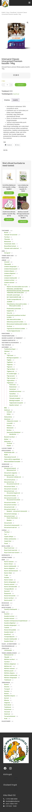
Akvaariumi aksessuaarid (11, 525)
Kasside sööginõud (9, 623)
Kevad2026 (5, 603)
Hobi (3, 251)
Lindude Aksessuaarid (10, 269)
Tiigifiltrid (9, 362)
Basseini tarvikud (9, 437)
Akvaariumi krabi (9, 507)
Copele (4, 530)
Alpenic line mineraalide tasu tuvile (17, 286)
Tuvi (5, 284)
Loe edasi (9, 193)
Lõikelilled (5, 648)
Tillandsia (7, 239)
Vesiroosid (12, 384)
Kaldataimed (6, 721)
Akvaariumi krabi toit (10, 527)
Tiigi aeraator (11, 376)
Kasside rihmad (8, 641)
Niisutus (6, 700)
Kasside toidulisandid (10, 639)
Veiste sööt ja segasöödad (12, 459)
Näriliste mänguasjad (10, 677)
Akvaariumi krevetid (10, 498)
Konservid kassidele (10, 630)
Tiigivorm (9, 367)
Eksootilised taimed (10, 246)
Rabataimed (6, 333)
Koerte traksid (8, 580)
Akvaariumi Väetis (9, 486)
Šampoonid (7, 593)
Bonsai (6, 232)
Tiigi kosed (10, 355)
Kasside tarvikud (9, 616)
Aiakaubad (7, 441)
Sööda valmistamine (10, 539)
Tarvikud (6, 237)
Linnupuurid (7, 275)
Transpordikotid (9, 589)
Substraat (7, 714)
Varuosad (7, 712)
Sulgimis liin (10, 311)
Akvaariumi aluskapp (10, 514)
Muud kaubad (6, 607)
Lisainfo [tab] (15, 100)
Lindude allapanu (9, 271)
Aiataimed (7, 419)
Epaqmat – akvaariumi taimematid (17, 511)
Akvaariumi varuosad (10, 489)
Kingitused (5, 258)
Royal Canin (6, 546)
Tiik (5, 353)
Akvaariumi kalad (9, 516)
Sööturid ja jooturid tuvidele (15, 322)
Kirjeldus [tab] (7, 100)
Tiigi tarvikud (6, 345)
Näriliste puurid (8, 671)
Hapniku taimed (14, 405)
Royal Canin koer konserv (12, 552)
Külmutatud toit (11, 470)
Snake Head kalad (12, 518)
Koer (3, 559)
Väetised (6, 351)
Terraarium (6, 682)
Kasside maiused (9, 618)
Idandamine (12, 434)
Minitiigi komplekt (14, 400)
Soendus (6, 691)
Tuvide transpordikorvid (14, 299)
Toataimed (5, 230)
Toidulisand (7, 680)
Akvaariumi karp (9, 482)
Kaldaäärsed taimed (15, 391)
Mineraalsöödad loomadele (12, 461)
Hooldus (6, 577)
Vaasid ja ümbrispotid (10, 609)
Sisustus (6, 686)
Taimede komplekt (14, 398)
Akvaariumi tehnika (10, 502)
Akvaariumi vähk (9, 475)
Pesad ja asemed (9, 584)
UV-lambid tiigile (12, 373)
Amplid (9, 445)
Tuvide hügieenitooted (13, 331)
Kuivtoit (6, 698)
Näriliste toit (8, 666)
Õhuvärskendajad (8, 646)
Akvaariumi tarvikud (10, 504)
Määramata (6, 555)
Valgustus (7, 702)
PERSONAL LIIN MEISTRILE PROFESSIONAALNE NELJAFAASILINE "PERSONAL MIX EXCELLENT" (18, 290)
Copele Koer (7, 541)
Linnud (4, 260)
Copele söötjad (8, 536)
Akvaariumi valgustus (10, 473)
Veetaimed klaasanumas (10, 342)
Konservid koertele (9, 595)
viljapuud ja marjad (12, 421)
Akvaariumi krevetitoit (13, 500)
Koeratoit (7, 591)
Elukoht (6, 693)
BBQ (5, 408)
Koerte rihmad (8, 564)
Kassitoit (6, 614)
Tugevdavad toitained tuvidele (16, 328)
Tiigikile (9, 360)
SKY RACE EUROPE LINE (14, 297)
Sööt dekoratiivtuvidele (14, 319)
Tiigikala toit (10, 371)
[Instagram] (10, 768)
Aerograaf (7, 253)
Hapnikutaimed (7, 557)
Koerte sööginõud (9, 568)
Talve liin (9, 313)
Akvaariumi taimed (9, 509)
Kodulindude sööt (9, 452)
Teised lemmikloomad (9, 653)
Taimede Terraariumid (10, 234)
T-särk (6, 575)
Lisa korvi (20, 85)
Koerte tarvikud (8, 598)
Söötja (9, 414)
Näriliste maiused (9, 668)
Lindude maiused (9, 282)
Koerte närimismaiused (11, 570)
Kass (7, 12)
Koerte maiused (8, 561)
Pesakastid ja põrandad (14, 308)
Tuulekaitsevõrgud (9, 349)
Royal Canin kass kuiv (10, 550)
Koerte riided (8, 573)
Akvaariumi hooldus (10, 495)
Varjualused (7, 709)
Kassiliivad (13, 12)
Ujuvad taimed (13, 396)
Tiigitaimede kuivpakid (16, 403)
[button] (27, 22)
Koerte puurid (8, 600)
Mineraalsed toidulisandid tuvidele (17, 324)
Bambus (9, 430)
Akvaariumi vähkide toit (14, 477)
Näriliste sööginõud (10, 664)
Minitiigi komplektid (12, 358)
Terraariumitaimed (9, 716)
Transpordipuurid (8, 336)
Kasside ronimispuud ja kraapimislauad (15, 621)
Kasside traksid (8, 632)
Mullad (6, 439)
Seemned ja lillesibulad (13, 432)
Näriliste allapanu (9, 673)
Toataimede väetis (9, 244)
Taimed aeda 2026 (8, 255)
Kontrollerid (7, 705)
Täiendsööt (7, 264)
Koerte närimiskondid (10, 586)
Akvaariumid (8, 523)
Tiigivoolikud (10, 380)
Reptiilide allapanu (9, 696)
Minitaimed (7, 241)
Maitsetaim (10, 428)
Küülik (6, 454)
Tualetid (6, 627)
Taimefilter (12, 394)
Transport (7, 689)
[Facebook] (5, 768)
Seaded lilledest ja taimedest (12, 338)
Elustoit (6, 684)
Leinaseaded (8, 650)
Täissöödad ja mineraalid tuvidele (17, 304)
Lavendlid (9, 423)
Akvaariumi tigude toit (13, 493)
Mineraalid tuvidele (15, 306)
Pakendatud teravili (10, 457)
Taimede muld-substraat (11, 248)
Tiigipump (10, 364)
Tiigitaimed (10, 383)
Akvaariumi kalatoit (10, 468)
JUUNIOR (9, 301)
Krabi (5, 718)
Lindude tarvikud (9, 280)
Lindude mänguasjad (10, 266)
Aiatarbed (5, 347)
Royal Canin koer (9, 548)
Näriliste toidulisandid (10, 675)
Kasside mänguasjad (10, 625)
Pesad (6, 543)
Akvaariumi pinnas (9, 480)
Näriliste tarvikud (9, 659)
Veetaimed (12, 389)
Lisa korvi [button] (23, 195)
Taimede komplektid (8, 340)
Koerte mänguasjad (10, 582)
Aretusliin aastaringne (13, 295)
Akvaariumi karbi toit (13, 484)
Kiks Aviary (5, 605)
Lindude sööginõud (9, 273)
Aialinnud (7, 410)
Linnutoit (6, 262)
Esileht (3, 12)
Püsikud (9, 425)
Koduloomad (6, 450)
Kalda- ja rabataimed (9, 644)
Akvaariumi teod (9, 491)
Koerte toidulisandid (10, 566)
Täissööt (6, 657)
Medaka (9, 520)
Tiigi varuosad (11, 378)
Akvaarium (5, 466)
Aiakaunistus (8, 417)
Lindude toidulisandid (10, 278)
